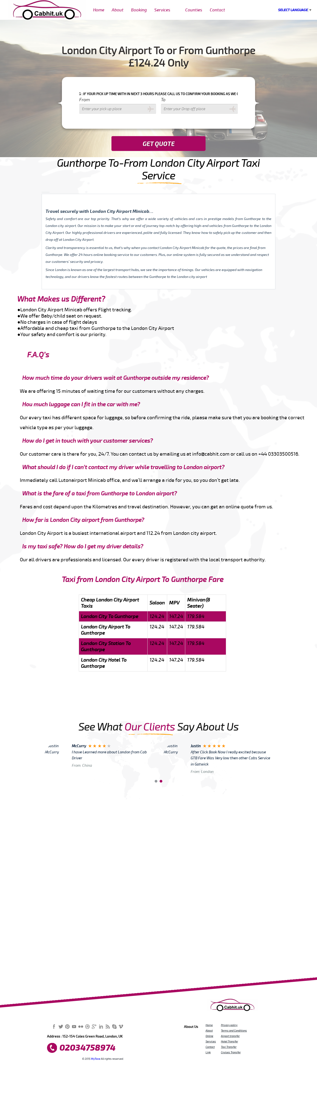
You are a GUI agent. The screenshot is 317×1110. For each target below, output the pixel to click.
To (163, 99)
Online (209, 1036)
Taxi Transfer (229, 1047)
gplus (94, 1026)
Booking (139, 10)
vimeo (121, 1026)
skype (114, 1026)
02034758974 (87, 1047)
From (84, 99)
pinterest (67, 1026)
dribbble (87, 1026)
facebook (54, 1026)
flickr (81, 1026)
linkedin (101, 1026)
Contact (217, 10)
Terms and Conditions (234, 1030)
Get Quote (159, 144)
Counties (193, 10)
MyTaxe (95, 1059)
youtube (74, 1026)
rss (107, 1026)
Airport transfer (230, 1036)
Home (98, 10)
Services (162, 10)
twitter (61, 1026)
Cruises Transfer (231, 1052)
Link (208, 1052)
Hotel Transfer (229, 1041)
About (118, 10)
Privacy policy (229, 1025)
